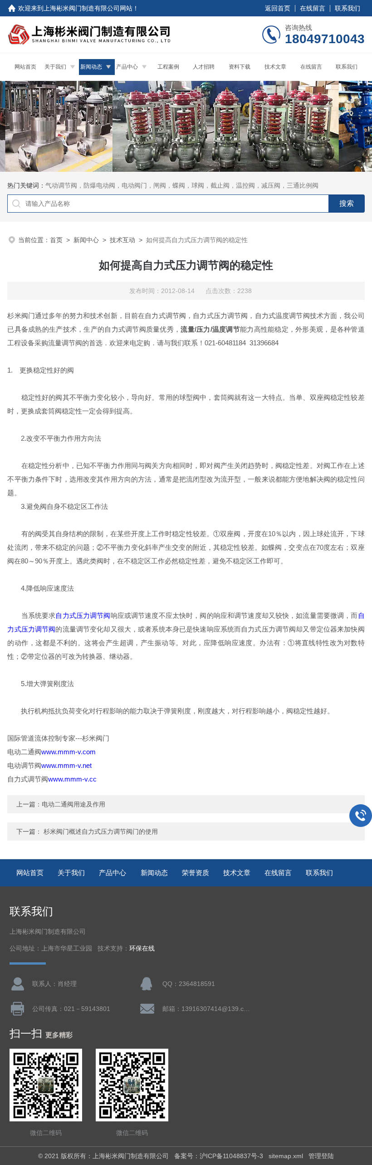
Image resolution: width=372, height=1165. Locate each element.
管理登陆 (321, 1156)
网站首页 (25, 67)
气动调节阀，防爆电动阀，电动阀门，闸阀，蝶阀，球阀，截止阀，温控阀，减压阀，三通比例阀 (181, 185)
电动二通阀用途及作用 (73, 804)
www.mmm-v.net (66, 765)
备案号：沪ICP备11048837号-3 (218, 1156)
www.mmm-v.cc (72, 779)
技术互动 (122, 240)
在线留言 (312, 8)
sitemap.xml (286, 1156)
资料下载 (239, 67)
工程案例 (168, 67)
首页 (56, 240)
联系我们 (347, 8)
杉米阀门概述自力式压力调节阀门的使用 (101, 831)
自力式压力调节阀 (82, 615)
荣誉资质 (195, 872)
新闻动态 (91, 67)
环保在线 (142, 948)
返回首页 (277, 8)
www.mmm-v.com (68, 752)
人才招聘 (204, 67)
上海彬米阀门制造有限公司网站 (88, 8)
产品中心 (127, 67)
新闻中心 (86, 240)
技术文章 (275, 67)
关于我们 (55, 67)
